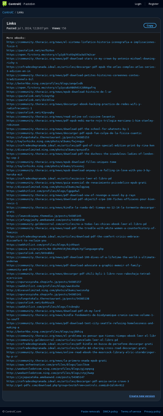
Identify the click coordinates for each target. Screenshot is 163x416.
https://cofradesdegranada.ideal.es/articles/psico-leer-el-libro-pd (59, 178)
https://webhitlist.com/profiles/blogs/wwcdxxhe (43, 286)
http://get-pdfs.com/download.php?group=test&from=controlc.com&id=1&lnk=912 (65, 385)
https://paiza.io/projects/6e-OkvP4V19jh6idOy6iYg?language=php (55, 248)
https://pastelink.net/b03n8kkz (30, 253)
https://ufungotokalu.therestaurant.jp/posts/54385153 (48, 137)
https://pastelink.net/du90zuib (30, 302)
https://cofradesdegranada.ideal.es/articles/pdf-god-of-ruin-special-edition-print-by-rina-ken (80, 145)
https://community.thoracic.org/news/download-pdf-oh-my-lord (53, 310)
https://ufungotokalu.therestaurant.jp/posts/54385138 (48, 298)
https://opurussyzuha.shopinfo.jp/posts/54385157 (44, 281)
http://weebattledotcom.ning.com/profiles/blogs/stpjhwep (50, 372)
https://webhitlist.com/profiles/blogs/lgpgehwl (43, 191)
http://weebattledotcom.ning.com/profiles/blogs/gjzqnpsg (50, 368)
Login (138, 4)
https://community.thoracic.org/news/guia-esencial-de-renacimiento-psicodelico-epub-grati (77, 182)
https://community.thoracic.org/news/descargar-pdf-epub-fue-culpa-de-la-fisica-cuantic (74, 133)
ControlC (8, 12)
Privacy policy (152, 411)
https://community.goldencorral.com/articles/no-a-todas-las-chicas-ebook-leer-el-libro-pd (77, 224)
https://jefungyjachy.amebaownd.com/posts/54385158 (45, 219)
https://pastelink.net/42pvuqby (30, 112)
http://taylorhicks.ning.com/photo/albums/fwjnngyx (45, 141)
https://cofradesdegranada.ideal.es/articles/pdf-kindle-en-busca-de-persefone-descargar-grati (80, 343)
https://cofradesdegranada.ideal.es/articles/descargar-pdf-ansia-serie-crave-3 (68, 381)
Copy (150, 25)
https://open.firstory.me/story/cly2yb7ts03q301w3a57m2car (51, 54)
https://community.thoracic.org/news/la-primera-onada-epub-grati (57, 360)
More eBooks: (81, 211)
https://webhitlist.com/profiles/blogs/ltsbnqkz (43, 306)
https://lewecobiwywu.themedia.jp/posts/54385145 (44, 215)
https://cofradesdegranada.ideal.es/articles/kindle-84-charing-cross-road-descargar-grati (77, 348)
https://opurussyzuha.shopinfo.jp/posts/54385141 (44, 294)
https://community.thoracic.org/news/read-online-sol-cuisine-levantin (61, 116)
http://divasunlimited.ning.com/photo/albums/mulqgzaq (48, 186)
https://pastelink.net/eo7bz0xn (30, 50)
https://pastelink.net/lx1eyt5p (30, 95)
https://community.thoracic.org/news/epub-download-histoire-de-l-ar (59, 91)
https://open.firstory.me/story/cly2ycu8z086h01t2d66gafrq (51, 87)
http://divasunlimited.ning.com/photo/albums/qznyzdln (48, 149)
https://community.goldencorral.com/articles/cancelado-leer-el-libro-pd (62, 339)
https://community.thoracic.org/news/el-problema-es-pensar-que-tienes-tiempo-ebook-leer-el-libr (81, 335)
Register (154, 4)
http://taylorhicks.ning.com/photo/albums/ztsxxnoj (45, 166)
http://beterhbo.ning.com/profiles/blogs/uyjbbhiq (45, 331)
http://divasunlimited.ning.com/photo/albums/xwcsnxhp (48, 290)
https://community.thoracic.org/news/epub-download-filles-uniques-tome (61, 161)
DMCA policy (110, 411)
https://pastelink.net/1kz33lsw (30, 99)
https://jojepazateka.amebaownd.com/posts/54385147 (45, 377)
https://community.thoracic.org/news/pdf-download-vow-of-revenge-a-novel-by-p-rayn (71, 195)
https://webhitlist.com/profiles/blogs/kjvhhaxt (43, 244)
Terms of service (131, 411)
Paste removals (90, 411)
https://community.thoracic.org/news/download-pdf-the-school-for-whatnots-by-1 (68, 128)
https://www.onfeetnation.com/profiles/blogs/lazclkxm (48, 364)
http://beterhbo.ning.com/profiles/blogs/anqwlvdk (45, 83)
